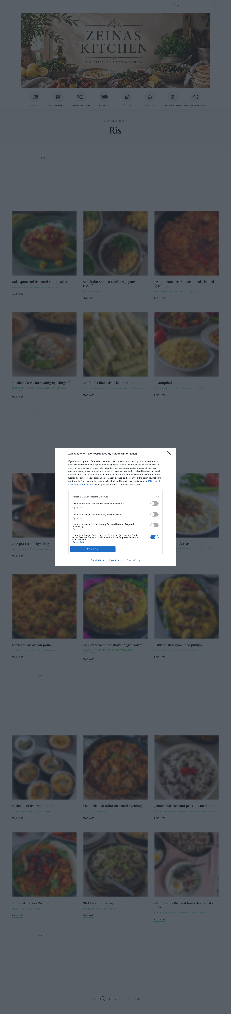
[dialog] (115, 507)
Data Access (115, 560)
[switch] (154, 503)
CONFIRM (93, 549)
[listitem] (115, 496)
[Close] (170, 454)
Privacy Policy (133, 560)
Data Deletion (97, 560)
